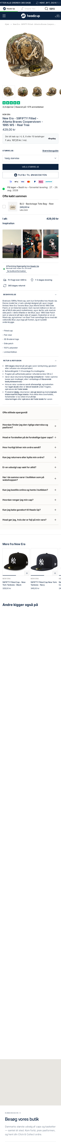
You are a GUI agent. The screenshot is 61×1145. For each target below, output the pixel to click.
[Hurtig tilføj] (27, 573)
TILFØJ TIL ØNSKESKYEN (32, 175)
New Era (6, 114)
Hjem (7, 24)
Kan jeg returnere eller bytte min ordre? (23, 457)
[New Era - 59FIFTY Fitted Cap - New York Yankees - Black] (16, 562)
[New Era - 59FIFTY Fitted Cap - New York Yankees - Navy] (44, 562)
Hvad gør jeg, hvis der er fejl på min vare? (24, 519)
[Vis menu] (4, 15)
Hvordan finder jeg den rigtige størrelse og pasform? (25, 426)
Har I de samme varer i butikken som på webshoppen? (23, 478)
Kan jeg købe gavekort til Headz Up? (22, 509)
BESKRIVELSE (9, 294)
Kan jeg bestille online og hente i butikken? (25, 489)
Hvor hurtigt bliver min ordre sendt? (22, 447)
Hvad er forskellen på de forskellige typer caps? (28, 437)
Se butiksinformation (16, 271)
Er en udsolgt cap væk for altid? (19, 467)
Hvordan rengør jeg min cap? (18, 499)
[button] (50, 8)
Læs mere (24, 210)
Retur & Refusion (12, 360)
